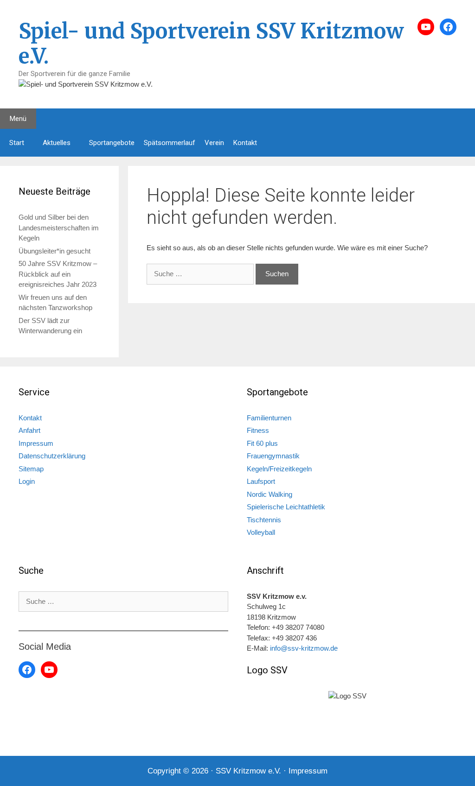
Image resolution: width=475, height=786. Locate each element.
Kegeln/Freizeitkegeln (279, 469)
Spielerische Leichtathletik (286, 507)
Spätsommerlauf (169, 143)
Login (27, 481)
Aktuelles (57, 143)
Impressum (36, 443)
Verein (214, 143)
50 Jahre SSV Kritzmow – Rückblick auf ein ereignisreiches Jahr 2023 (58, 274)
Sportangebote (112, 143)
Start (16, 143)
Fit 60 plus (262, 443)
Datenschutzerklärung (52, 456)
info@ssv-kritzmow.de (304, 648)
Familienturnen (269, 418)
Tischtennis (264, 520)
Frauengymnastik (273, 456)
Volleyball (261, 532)
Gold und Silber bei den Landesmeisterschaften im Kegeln (59, 227)
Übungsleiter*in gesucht (54, 251)
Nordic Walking (269, 494)
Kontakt (245, 143)
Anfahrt (29, 430)
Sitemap (31, 469)
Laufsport (261, 481)
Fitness (258, 430)
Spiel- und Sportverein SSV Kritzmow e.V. (211, 43)
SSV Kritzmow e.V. (248, 771)
